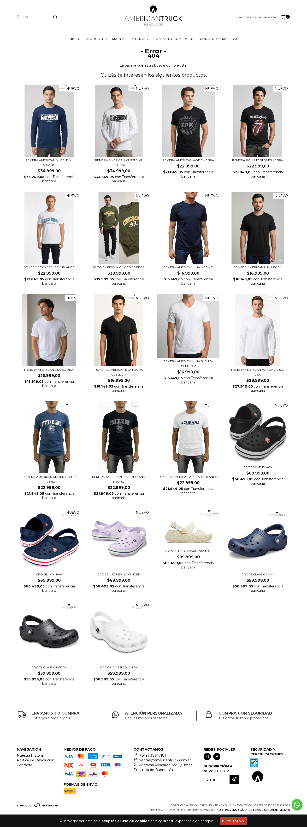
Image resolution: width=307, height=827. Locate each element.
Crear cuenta (244, 17)
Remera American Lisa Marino (188, 267)
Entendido (233, 821)
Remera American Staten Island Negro (118, 479)
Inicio (74, 39)
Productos (96, 39)
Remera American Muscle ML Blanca (119, 162)
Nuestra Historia (30, 755)
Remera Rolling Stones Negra (257, 160)
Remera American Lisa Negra (258, 267)
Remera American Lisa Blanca (49, 369)
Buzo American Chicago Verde (119, 267)
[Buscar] (55, 17)
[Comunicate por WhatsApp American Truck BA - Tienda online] (297, 804)
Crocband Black (257, 467)
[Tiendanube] (38, 806)
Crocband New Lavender (118, 574)
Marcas (119, 39)
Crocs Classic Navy (258, 574)
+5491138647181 (152, 755)
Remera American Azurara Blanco (188, 477)
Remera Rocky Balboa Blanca (49, 267)
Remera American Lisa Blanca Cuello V (188, 363)
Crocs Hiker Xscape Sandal (188, 551)
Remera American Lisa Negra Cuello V (119, 372)
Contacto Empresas (219, 39)
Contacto (24, 765)
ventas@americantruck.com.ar (165, 760)
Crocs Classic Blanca (118, 667)
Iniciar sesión (267, 17)
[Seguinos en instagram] (207, 756)
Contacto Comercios (173, 39)
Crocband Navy (49, 574)
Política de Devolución (35, 760)
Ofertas (140, 39)
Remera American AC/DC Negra (188, 160)
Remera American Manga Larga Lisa (257, 372)
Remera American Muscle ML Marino (49, 162)
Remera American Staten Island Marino (49, 479)
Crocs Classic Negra (49, 667)
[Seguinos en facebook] (216, 756)
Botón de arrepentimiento (269, 810)
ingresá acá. (234, 810)
